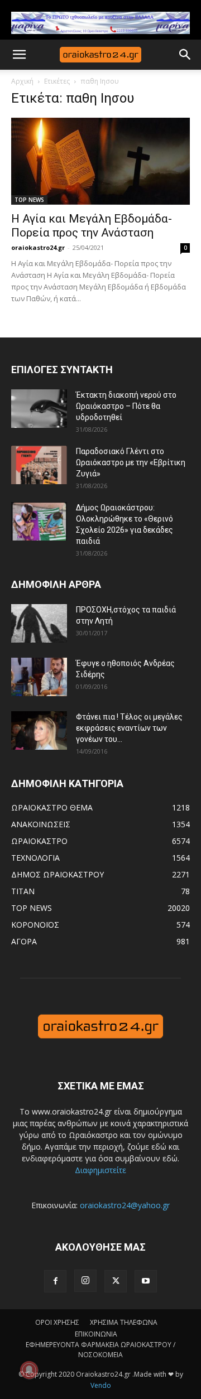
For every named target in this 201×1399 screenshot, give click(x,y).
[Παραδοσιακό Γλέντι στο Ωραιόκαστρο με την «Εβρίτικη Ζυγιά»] (39, 465)
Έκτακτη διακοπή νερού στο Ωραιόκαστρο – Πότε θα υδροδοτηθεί (126, 406)
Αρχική (22, 81)
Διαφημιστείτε (100, 1170)
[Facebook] (55, 1281)
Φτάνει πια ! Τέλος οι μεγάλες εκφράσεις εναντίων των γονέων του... (129, 728)
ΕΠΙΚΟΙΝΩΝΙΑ (96, 1334)
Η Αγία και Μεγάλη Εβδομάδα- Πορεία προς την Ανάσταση (91, 225)
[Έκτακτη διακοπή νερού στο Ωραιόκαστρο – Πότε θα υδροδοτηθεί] (39, 408)
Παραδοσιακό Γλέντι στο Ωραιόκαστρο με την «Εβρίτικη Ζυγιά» (130, 462)
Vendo (100, 1385)
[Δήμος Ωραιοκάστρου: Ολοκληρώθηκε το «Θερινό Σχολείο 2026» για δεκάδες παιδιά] (39, 521)
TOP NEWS (29, 200)
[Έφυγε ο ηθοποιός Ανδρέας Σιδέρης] (39, 677)
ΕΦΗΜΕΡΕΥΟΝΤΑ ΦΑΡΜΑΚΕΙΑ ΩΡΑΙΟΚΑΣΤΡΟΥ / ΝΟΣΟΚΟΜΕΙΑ (100, 1349)
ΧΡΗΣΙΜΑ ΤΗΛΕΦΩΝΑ (123, 1322)
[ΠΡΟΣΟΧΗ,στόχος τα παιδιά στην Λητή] (39, 623)
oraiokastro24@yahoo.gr (125, 1205)
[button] (19, 55)
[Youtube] (146, 1281)
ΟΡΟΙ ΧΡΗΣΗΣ (57, 1322)
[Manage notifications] (29, 1370)
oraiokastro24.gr (38, 247)
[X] (115, 1281)
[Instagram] (85, 1281)
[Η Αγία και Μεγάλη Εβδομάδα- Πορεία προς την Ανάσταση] (100, 161)
